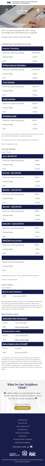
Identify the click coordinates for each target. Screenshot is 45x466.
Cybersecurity (22, 420)
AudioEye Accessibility (22, 442)
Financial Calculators (23, 433)
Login (38, 12)
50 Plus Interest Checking (14, 65)
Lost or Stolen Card (22, 426)
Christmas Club (9, 116)
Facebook (31, 447)
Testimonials (22, 408)
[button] (7, 11)
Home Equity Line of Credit (15, 344)
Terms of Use (22, 423)
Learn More (6, 152)
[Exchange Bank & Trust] (22, 11)
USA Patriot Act (22, 429)
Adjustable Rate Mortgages (15, 319)
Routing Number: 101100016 (22, 439)
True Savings (8, 82)
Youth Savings (9, 99)
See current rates (22, 327)
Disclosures (22, 436)
